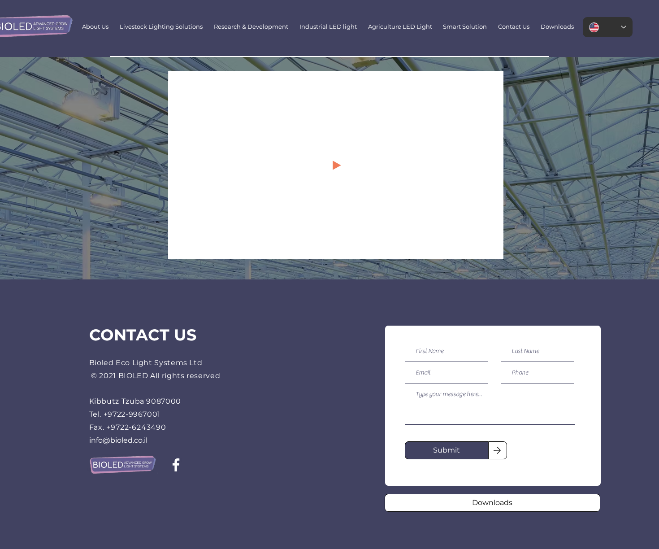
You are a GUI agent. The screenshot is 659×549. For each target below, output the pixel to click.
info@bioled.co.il (118, 440)
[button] (492, 250)
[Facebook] (176, 465)
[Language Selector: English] (608, 27)
